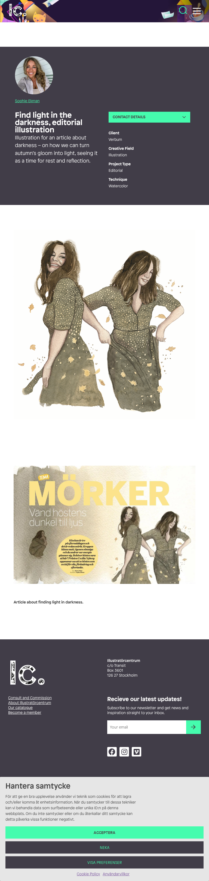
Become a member (24, 712)
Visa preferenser (104, 862)
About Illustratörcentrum (29, 702)
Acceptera (104, 832)
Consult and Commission (30, 698)
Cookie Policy (88, 874)
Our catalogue (20, 707)
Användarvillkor (116, 874)
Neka (104, 847)
